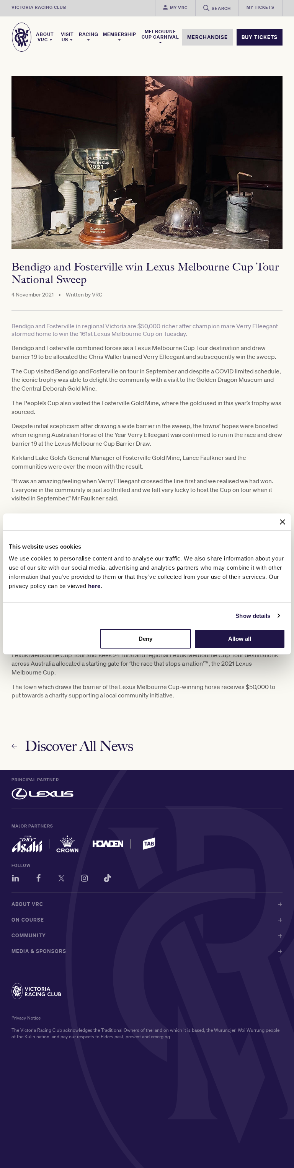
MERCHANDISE (207, 37)
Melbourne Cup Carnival (160, 34)
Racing (88, 34)
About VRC (45, 37)
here (94, 586)
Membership (119, 34)
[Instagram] (84, 879)
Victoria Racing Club (38, 7)
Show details (252, 616)
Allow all (239, 638)
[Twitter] (61, 879)
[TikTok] (107, 879)
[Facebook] (38, 879)
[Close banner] (282, 522)
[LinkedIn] (15, 879)
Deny (145, 638)
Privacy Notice (26, 1018)
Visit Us (67, 37)
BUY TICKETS (260, 37)
